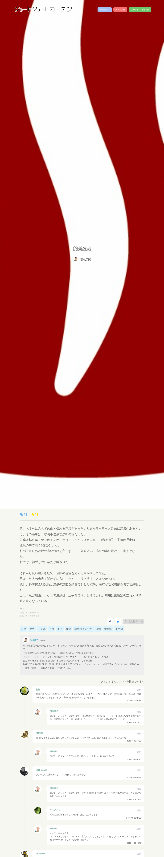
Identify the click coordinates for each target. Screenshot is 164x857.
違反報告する (135, 621)
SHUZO (85, 260)
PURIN (39, 733)
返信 (139, 690)
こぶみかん (55, 810)
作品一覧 (105, 10)
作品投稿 (121, 10)
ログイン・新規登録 (141, 10)
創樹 (38, 689)
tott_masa (41, 770)
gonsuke (40, 853)
